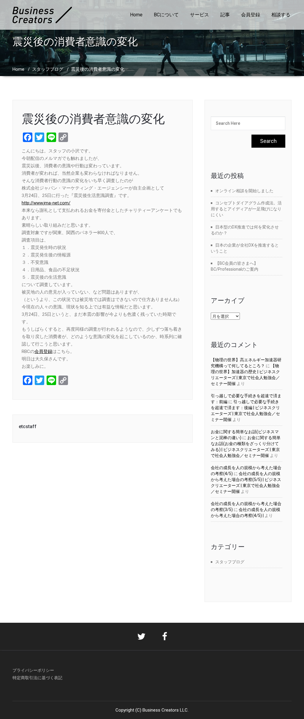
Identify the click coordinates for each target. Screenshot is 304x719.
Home (136, 15)
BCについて (166, 15)
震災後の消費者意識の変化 (93, 119)
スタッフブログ (47, 69)
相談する (280, 15)
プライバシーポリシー (33, 670)
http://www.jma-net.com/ (46, 203)
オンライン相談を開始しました (244, 190)
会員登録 (250, 15)
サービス (199, 15)
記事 (225, 15)
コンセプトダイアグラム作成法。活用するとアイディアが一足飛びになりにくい (246, 209)
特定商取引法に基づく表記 (37, 677)
